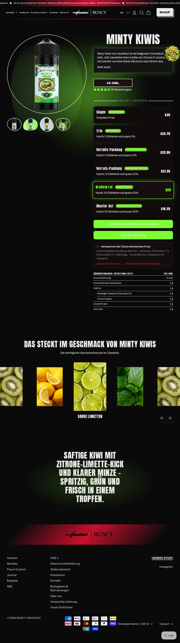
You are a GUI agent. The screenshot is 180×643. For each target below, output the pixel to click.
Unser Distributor (61, 607)
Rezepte (64, 13)
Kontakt (55, 580)
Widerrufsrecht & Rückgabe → (144, 264)
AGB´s (54, 558)
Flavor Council (39, 13)
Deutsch (164, 623)
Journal (53, 13)
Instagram (166, 566)
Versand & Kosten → (109, 264)
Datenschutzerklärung (65, 563)
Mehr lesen (104, 67)
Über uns (56, 596)
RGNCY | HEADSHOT (28, 617)
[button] (141, 12)
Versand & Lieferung (63, 601)
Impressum (57, 575)
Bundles (24, 13)
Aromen (12, 558)
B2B (9, 586)
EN (128, 12)
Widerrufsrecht (60, 569)
